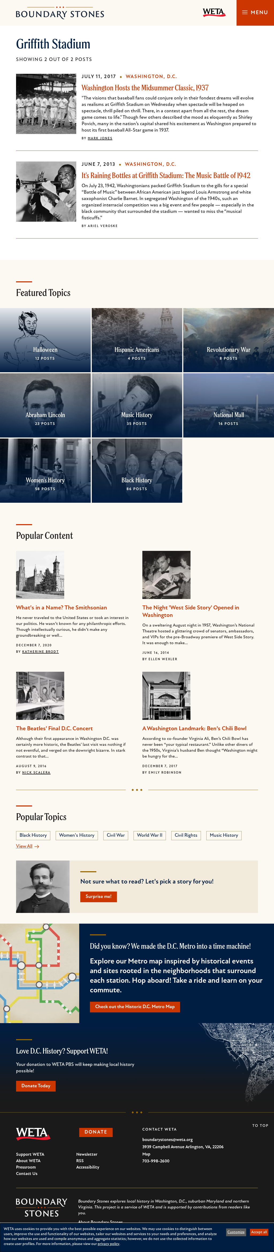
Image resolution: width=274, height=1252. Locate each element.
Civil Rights (186, 835)
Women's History (45, 480)
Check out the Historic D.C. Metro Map (135, 1007)
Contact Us (26, 1174)
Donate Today (35, 1086)
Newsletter (86, 1155)
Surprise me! (99, 896)
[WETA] (214, 13)
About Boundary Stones (100, 1222)
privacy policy (108, 1244)
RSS (80, 1161)
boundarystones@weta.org (167, 1140)
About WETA (28, 1161)
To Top (260, 1126)
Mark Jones (100, 138)
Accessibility (87, 1167)
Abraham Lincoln (45, 414)
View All (24, 846)
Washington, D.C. (151, 77)
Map (146, 1154)
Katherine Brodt (40, 652)
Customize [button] (236, 1232)
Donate (96, 1132)
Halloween (45, 349)
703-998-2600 (155, 1161)
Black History (136, 480)
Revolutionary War (228, 349)
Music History (137, 414)
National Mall (229, 414)
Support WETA (30, 1155)
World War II (149, 835)
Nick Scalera (36, 772)
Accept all (259, 1232)
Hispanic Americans (137, 349)
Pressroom (26, 1167)
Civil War (116, 835)
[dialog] (137, 1237)
